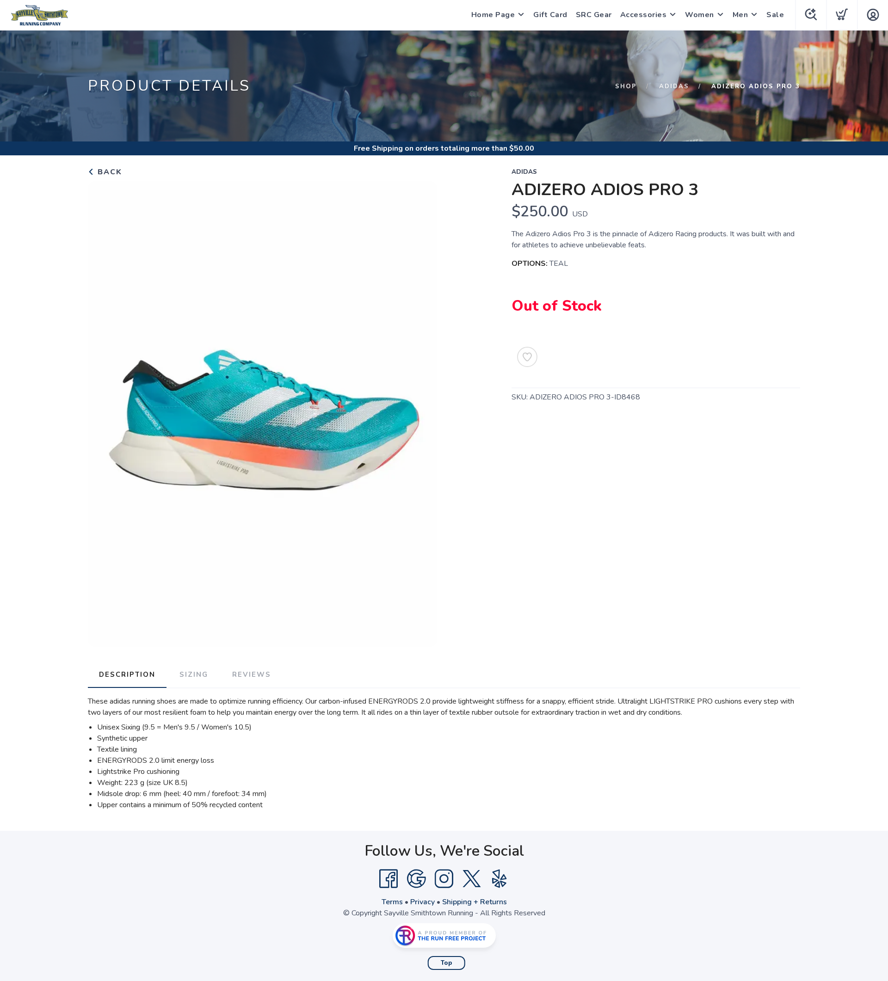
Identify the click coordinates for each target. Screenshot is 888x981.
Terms (392, 902)
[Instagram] (444, 879)
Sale (775, 15)
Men (740, 15)
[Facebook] (388, 879)
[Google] (416, 879)
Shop (626, 86)
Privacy (422, 902)
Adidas (674, 86)
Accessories (643, 15)
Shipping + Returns (474, 902)
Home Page (493, 15)
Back (108, 172)
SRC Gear (594, 15)
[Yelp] (499, 879)
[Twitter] (472, 879)
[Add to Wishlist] (527, 357)
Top (446, 963)
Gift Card (550, 15)
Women (699, 15)
